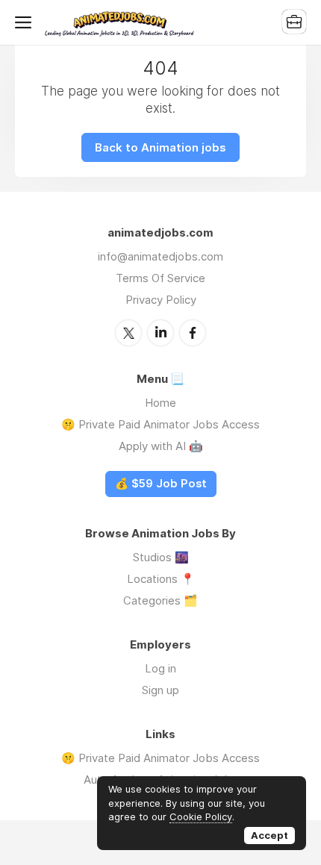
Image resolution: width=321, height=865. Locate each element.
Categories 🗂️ (160, 600)
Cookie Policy (200, 816)
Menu (26, 22)
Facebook (192, 333)
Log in (160, 668)
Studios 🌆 (161, 557)
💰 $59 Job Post (161, 483)
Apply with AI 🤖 (161, 446)
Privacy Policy (160, 300)
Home (160, 403)
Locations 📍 (161, 579)
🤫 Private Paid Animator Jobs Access (160, 424)
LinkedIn (160, 333)
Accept (269, 835)
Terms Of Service (160, 278)
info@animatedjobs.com (160, 256)
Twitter (128, 333)
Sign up (160, 690)
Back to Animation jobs (160, 147)
